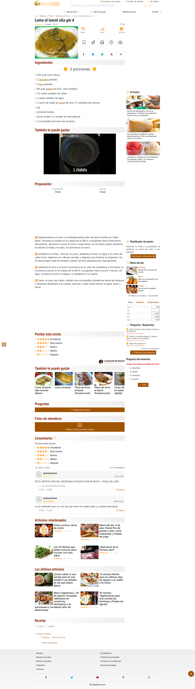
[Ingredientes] (4, 344)
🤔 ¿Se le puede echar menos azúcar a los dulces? (142, 330)
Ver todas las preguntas (150, 348)
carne (62, 102)
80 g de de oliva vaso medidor (57, 88)
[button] (38, 42)
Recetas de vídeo (43, 657)
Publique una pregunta (144, 352)
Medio (53, 350)
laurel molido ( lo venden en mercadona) (58, 116)
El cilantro (134, 379)
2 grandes (47, 79)
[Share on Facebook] (83, 54)
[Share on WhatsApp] (102, 54)
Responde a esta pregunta (135, 333)
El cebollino (135, 375)
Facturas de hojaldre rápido (147, 289)
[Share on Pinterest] (121, 54)
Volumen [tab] (140, 302)
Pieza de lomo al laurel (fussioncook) (102, 390)
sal (38, 107)
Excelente (55, 339)
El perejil (133, 371)
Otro (155, 12)
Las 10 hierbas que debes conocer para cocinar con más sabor (65, 551)
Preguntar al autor (81, 410)
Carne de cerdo (58, 637)
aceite (49, 88)
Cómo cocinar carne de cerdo (65, 526)
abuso (121, 489)
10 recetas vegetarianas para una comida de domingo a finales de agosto (111, 598)
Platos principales (49, 643)
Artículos (99, 12)
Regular (54, 354)
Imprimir (154, 296)
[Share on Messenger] (93, 54)
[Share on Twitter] (111, 54)
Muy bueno (56, 343)
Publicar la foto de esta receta (79, 429)
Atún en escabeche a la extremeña (148, 280)
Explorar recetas (44, 634)
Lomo (41, 626)
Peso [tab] (130, 302)
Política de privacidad (110, 657)
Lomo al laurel (63, 387)
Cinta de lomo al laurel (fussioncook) (82, 390)
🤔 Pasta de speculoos (136, 344)
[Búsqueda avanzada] (149, 6)
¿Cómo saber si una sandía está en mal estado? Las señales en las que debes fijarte (65, 580)
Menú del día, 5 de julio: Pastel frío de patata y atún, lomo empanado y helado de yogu (110, 531)
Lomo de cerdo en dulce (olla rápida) (122, 390)
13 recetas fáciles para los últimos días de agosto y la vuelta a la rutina (111, 578)
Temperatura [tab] (153, 302)
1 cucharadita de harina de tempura (56, 121)
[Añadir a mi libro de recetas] (84, 42)
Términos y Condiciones (111, 661)
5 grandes (45, 84)
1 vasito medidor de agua (50, 98)
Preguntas (129, 12)
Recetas (71, 12)
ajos (41, 84)
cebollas (43, 79)
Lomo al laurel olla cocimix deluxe (43, 390)
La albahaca (135, 368)
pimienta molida (45, 112)
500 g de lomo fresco (48, 75)
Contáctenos (106, 653)
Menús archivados (139, 296)
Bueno (53, 347)
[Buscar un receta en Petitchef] (145, 5)
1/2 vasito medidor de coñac (52, 93)
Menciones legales (108, 665)
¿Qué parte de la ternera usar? (108, 548)
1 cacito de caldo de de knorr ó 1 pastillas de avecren (68, 102)
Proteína (45, 637)
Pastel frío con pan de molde (147, 271)
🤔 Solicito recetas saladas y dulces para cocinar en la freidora (141, 337)
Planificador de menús (142, 256)
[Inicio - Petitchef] (36, 16)
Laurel (51, 626)
